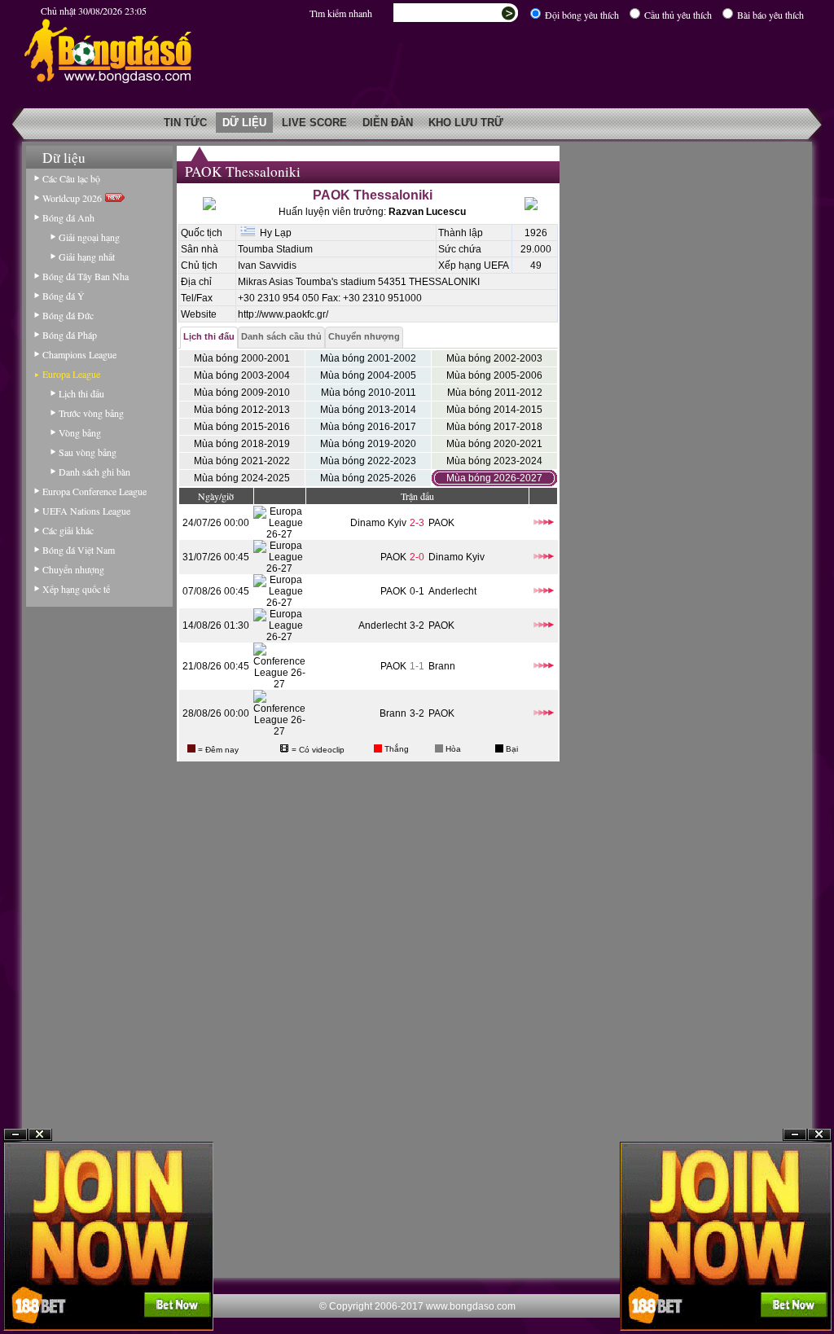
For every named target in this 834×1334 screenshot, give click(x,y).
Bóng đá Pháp (69, 334)
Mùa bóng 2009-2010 (242, 392)
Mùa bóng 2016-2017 (368, 426)
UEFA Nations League (86, 510)
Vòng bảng (80, 432)
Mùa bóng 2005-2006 (494, 375)
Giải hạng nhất (87, 256)
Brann (441, 666)
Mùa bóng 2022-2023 (368, 461)
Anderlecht (452, 591)
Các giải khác (68, 530)
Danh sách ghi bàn (94, 471)
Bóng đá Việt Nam (78, 549)
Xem (795, 1294)
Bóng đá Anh (68, 217)
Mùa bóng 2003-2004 (242, 375)
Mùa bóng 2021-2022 (242, 461)
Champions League (79, 354)
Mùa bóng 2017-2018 (494, 426)
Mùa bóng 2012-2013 (242, 409)
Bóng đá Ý (63, 295)
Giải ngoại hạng (89, 237)
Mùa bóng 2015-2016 (242, 426)
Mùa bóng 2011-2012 (494, 392)
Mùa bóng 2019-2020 (368, 444)
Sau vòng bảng (87, 452)
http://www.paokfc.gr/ (283, 314)
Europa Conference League (94, 491)
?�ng (819, 1294)
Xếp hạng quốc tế (76, 588)
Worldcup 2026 (73, 197)
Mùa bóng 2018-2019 (242, 444)
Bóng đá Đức (68, 315)
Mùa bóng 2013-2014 (368, 409)
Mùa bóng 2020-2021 (494, 444)
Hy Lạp (273, 233)
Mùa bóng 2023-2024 (494, 461)
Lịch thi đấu (81, 393)
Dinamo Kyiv (378, 523)
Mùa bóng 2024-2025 (242, 478)
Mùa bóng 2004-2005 (368, 375)
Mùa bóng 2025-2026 (368, 478)
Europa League (71, 373)
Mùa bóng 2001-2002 (368, 358)
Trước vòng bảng (91, 412)
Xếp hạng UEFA (473, 265)
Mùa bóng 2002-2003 (494, 358)
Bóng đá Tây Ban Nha (85, 276)
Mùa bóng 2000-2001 (242, 358)
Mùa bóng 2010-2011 (368, 392)
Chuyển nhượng (73, 569)
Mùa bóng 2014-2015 (494, 409)
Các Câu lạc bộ (71, 178)
